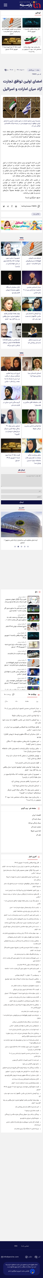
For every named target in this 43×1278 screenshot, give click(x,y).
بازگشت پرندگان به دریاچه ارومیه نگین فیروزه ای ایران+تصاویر (21, 1068)
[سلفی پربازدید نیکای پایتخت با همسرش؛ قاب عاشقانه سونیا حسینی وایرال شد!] (32, 446)
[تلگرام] (7, 206)
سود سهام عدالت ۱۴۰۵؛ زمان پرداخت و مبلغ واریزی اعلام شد (21, 933)
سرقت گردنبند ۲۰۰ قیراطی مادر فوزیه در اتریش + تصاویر (22, 1071)
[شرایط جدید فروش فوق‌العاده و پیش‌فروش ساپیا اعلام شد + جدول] (11, 23)
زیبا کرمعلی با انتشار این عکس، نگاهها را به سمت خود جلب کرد (33, 316)
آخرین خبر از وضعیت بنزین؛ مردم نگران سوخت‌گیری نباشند (21, 923)
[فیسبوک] (12, 206)
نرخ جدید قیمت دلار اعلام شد (17, 653)
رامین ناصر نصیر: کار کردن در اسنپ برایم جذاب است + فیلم (21, 915)
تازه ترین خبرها (36, 831)
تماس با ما (25, 1246)
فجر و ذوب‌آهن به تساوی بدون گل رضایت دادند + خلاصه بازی (15, 609)
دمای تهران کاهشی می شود (30, 1064)
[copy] (39, 206)
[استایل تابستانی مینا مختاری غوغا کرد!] (32, 364)
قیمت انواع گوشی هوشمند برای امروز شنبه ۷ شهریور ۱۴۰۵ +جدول (15, 681)
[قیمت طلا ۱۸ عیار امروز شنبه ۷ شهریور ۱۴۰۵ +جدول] (11, 40)
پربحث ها (7, 694)
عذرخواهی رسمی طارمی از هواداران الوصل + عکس (15, 673)
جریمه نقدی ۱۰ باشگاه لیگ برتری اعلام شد (26, 1129)
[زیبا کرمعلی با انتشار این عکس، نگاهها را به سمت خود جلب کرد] (32, 304)
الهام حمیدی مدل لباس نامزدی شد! (27, 763)
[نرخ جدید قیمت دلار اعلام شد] (33, 654)
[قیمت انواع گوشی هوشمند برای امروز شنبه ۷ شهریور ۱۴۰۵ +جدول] (33, 681)
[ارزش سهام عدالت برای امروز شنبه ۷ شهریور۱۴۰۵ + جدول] (33, 645)
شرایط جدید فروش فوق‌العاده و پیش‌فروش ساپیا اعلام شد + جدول (11, 31)
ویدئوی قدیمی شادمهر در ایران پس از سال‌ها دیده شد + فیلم (20, 866)
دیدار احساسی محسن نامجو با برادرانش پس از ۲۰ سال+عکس (32, 290)
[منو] (5, 5)
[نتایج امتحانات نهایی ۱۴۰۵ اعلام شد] (33, 627)
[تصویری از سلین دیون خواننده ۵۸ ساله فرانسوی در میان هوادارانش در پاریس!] (11, 249)
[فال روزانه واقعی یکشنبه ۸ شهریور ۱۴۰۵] (31, 23)
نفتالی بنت (36, 214)
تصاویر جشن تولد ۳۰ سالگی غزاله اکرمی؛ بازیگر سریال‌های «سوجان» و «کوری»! (12, 430)
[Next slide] (39, 524)
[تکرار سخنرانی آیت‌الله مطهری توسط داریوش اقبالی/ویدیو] (11, 278)
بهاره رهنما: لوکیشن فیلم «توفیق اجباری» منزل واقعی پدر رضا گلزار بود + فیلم (11, 316)
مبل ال (38, 835)
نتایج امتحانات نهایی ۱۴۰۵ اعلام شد (16, 627)
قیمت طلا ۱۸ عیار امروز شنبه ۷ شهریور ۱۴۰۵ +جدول (11, 48)
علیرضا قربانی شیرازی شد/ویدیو (29, 1118)
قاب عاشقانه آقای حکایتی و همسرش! (32, 403)
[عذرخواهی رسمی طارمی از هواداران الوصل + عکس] (33, 672)
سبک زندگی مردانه (34, 823)
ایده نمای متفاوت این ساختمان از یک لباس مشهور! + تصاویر (20, 541)
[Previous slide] (4, 524)
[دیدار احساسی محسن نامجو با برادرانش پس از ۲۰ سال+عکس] (32, 278)
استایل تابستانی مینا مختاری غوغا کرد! (34, 374)
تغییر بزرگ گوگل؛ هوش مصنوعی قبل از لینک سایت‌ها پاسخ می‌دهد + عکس (15, 600)
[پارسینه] (29, 5)
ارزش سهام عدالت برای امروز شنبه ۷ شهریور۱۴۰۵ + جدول (15, 645)
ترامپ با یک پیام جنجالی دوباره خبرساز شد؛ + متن (24, 907)
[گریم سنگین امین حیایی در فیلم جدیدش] (11, 393)
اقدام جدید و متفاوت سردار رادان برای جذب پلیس (24, 997)
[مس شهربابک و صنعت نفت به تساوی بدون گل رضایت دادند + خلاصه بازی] (33, 618)
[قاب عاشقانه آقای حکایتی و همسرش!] (32, 393)
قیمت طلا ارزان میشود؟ (32, 1111)
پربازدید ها (32, 694)
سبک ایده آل (36, 819)
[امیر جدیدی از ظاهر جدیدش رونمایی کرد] (32, 330)
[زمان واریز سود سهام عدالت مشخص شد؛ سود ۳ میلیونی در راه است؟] (31, 40)
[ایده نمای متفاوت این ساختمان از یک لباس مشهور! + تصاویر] (21, 524)
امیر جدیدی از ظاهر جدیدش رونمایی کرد (34, 341)
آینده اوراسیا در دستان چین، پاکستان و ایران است (24, 1030)
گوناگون (38, 13)
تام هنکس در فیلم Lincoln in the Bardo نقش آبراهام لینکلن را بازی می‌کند (11, 343)
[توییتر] (3, 206)
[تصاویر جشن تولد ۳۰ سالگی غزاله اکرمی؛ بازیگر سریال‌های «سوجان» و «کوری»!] (11, 416)
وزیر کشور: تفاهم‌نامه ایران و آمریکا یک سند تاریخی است (22, 890)
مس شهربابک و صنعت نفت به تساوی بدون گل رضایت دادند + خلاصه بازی (16, 618)
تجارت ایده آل (36, 827)
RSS (15, 1246)
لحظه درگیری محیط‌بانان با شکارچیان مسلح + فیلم (24, 1001)
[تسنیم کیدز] (21, 226)
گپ (39, 1257)
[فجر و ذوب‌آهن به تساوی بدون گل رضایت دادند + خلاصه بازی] (33, 608)
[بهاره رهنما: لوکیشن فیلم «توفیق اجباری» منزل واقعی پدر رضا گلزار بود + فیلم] (11, 304)
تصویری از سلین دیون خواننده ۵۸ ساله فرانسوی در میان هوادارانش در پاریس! (11, 262)
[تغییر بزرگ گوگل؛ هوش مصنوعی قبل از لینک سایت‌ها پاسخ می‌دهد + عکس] (33, 600)
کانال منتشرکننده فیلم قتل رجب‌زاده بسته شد (25, 1079)
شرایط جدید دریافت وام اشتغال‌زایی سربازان (25, 1022)
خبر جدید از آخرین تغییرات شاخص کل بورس (25, 1060)
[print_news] (16, 206)
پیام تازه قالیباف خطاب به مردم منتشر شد (26, 954)
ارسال (22, 502)
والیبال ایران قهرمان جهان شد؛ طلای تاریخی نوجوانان (23, 937)
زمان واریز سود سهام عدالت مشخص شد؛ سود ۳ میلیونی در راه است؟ (31, 49)
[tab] (28, 546)
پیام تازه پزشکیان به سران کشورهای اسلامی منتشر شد (23, 919)
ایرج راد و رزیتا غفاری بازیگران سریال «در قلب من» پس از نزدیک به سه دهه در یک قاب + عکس (12, 377)
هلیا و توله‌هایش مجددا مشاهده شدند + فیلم (25, 1083)
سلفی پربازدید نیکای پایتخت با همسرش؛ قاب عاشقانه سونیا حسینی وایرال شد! (33, 459)
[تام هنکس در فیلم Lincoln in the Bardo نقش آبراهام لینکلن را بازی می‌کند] (11, 330)
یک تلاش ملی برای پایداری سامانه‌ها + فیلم (26, 911)
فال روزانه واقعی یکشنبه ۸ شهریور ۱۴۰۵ (32, 30)
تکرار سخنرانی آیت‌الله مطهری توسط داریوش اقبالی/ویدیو (13, 290)
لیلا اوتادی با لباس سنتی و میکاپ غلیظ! (33, 427)
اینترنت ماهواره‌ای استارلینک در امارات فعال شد (25, 986)
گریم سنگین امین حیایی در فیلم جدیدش (11, 403)
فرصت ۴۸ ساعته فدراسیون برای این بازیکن (26, 989)
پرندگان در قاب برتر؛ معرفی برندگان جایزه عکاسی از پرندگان (22, 1114)
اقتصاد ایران (36, 815)
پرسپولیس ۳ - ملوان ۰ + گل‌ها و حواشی (27, 975)
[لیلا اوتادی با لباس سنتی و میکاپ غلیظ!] (32, 416)
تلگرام (30, 1257)
